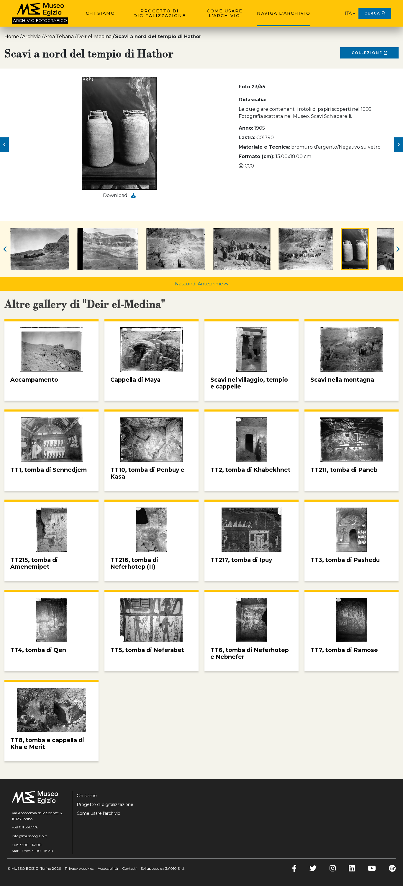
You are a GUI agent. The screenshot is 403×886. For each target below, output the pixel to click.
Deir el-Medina (94, 36)
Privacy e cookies (79, 868)
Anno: (246, 128)
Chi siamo (100, 13)
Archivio (31, 36)
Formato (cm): (256, 156)
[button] (4, 144)
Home (11, 36)
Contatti (129, 868)
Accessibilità (108, 868)
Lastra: (247, 137)
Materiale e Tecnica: (264, 147)
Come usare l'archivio (225, 13)
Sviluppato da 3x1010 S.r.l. (163, 868)
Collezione (368, 53)
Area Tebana (59, 36)
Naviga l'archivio (283, 13)
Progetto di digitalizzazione (159, 13)
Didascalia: (252, 100)
